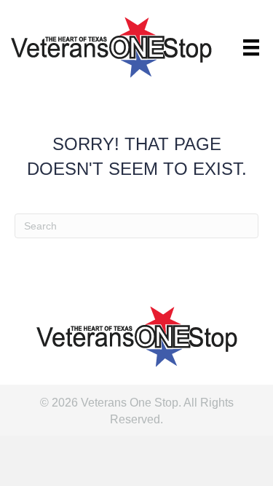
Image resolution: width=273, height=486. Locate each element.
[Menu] (251, 47)
